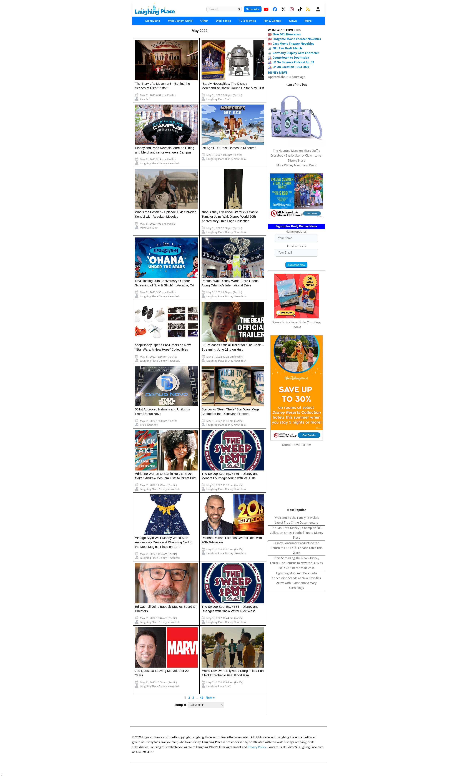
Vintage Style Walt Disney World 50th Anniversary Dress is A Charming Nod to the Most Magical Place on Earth (163, 542)
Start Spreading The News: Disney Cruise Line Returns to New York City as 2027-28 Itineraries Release (296, 563)
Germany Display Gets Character (296, 53)
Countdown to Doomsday (291, 58)
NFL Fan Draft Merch (287, 48)
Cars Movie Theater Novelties (293, 44)
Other (204, 21)
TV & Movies (247, 21)
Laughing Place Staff (218, 99)
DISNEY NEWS (277, 72)
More (308, 21)
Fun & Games (272, 21)
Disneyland (152, 21)
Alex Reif (145, 99)
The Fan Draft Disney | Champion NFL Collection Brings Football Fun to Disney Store (296, 532)
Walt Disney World (180, 21)
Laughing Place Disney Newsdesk (160, 163)
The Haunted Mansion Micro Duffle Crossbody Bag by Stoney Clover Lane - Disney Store (296, 155)
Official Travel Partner (296, 445)
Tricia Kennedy (149, 425)
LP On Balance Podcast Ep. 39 (293, 62)
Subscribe (252, 9)
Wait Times (223, 21)
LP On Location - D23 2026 (291, 67)
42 (201, 698)
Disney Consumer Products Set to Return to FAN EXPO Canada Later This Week (296, 548)
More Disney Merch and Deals (296, 165)
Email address (296, 246)
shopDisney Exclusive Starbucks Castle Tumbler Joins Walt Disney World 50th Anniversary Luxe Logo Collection (230, 216)
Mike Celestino (148, 227)
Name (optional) (296, 232)
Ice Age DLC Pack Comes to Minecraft (229, 148)
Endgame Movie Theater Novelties (297, 39)
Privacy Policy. (257, 747)
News (293, 21)
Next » (210, 698)
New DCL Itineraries (287, 34)
